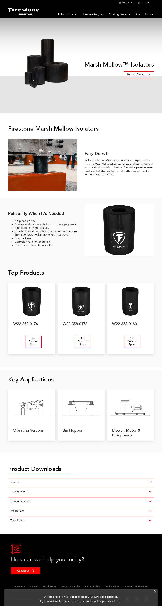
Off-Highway (117, 14)
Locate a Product (136, 74)
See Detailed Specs (33, 341)
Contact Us (23, 571)
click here (115, 601)
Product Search (147, 3)
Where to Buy (128, 3)
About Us (142, 14)
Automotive (65, 14)
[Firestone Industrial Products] (23, 10)
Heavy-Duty (91, 14)
